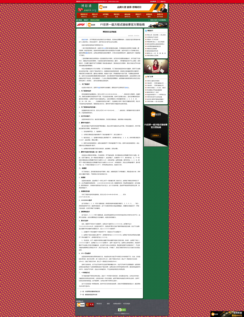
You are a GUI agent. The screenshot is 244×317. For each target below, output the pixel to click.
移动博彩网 (153, 1)
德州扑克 (127, 16)
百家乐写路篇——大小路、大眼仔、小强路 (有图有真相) (162, 87)
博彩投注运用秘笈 (152, 48)
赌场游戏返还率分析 (91, 294)
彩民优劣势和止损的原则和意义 (155, 44)
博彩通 (86, 6)
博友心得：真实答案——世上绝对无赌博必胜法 (160, 35)
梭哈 (149, 16)
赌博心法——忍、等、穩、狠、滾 (156, 53)
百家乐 (95, 16)
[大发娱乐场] (90, 306)
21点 (105, 16)
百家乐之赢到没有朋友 (153, 81)
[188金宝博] (81, 306)
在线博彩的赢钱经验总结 (92, 291)
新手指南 (160, 16)
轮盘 (116, 16)
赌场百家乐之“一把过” (153, 92)
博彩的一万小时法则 (152, 39)
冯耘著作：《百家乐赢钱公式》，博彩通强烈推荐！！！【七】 (164, 85)
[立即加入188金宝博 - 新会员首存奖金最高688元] (156, 147)
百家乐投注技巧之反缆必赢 (154, 97)
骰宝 (138, 16)
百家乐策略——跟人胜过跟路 (155, 101)
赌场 (87, 53)
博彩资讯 (99, 303)
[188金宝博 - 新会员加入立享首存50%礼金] (133, 11)
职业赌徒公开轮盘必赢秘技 (154, 90)
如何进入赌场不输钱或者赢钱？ (155, 99)
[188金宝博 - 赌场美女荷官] (156, 73)
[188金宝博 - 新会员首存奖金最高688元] (122, 27)
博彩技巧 (86, 20)
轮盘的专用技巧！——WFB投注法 (156, 94)
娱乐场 (85, 39)
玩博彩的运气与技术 (152, 37)
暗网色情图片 (117, 303)
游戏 (126, 87)
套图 (108, 303)
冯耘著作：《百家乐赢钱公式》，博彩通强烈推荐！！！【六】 (164, 83)
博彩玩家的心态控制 (152, 55)
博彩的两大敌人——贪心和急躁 (155, 41)
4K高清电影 (126, 303)
